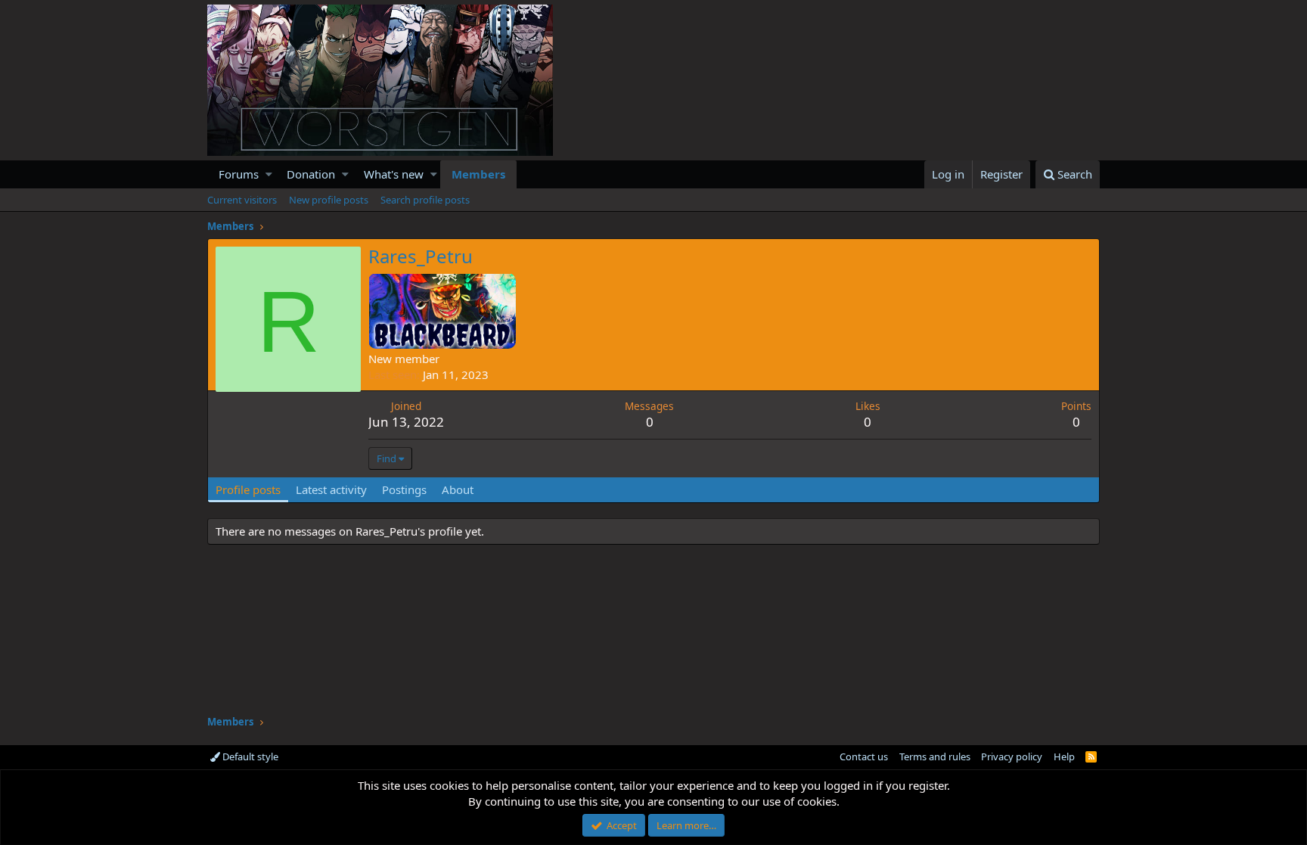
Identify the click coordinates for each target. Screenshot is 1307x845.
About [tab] (457, 489)
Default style (249, 756)
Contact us (864, 756)
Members (478, 174)
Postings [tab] (404, 489)
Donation (311, 174)
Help (1064, 756)
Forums (239, 174)
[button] (269, 174)
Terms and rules (934, 756)
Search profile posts (425, 200)
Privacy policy (1011, 756)
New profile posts (328, 200)
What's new (394, 174)
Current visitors (242, 200)
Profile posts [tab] (248, 489)
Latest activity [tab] (331, 489)
